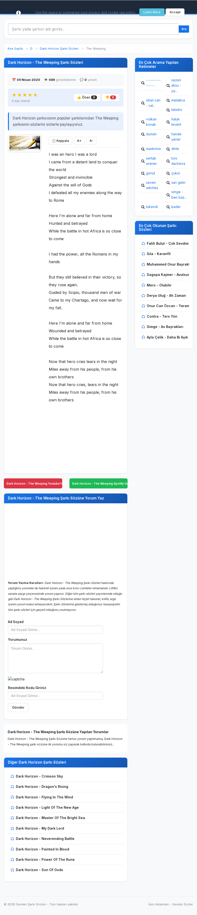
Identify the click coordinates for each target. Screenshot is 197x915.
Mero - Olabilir (159, 285)
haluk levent (176, 121)
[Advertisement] (25, 227)
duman (151, 134)
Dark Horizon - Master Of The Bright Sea (50, 818)
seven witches (152, 185)
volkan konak (151, 121)
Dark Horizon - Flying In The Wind (44, 797)
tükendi (152, 207)
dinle (175, 149)
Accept (175, 12)
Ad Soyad (16, 622)
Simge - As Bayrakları (165, 327)
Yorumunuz (17, 640)
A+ (79, 141)
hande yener (176, 136)
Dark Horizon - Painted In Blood (42, 849)
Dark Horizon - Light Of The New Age (47, 807)
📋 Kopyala (60, 141)
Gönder (18, 707)
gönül (150, 173)
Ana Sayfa (15, 48)
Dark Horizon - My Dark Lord (40, 828)
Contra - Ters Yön (162, 316)
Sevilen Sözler (182, 904)
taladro (176, 109)
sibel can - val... (153, 102)
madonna (153, 149)
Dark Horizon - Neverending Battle (45, 839)
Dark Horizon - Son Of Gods (39, 870)
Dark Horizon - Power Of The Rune (45, 859)
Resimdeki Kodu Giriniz (27, 688)
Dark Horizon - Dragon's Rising (42, 786)
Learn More (151, 12)
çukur (175, 173)
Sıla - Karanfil (159, 254)
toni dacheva (178, 161)
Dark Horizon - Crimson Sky (39, 776)
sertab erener (151, 161)
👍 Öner (86, 97)
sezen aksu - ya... (176, 85)
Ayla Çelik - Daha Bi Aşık (167, 337)
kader (176, 207)
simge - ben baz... (179, 194)
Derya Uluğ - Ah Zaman (166, 295)
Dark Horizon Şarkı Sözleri (59, 48)
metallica (178, 100)
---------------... (153, 82)
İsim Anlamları (158, 904)
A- (91, 141)
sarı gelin (178, 182)
